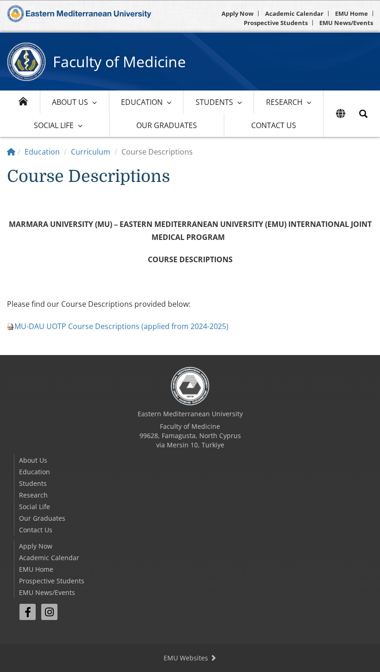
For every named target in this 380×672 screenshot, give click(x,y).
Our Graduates (166, 125)
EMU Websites (187, 657)
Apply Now (237, 13)
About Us (70, 102)
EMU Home (351, 13)
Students (214, 102)
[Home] (11, 152)
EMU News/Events (346, 23)
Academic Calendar (294, 13)
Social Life (54, 125)
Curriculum (90, 152)
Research (284, 102)
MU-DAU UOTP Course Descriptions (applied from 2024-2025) (121, 326)
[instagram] (49, 612)
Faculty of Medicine (119, 61)
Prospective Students (276, 23)
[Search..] (363, 113)
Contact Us (273, 125)
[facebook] (27, 612)
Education (142, 102)
